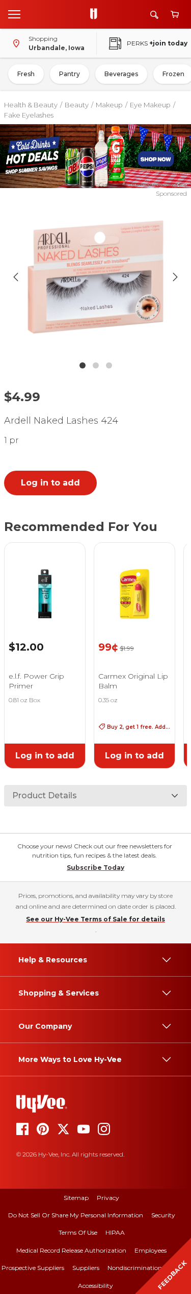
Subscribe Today (95, 867)
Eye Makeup (150, 105)
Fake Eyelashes (28, 115)
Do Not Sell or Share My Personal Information (75, 1215)
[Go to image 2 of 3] (95, 365)
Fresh (26, 74)
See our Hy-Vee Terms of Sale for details (95, 919)
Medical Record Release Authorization (71, 1250)
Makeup (109, 105)
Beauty (77, 105)
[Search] (154, 15)
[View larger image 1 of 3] (96, 277)
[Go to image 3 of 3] (109, 365)
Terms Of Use (78, 1232)
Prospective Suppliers (33, 1268)
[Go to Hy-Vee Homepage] (96, 14)
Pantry (69, 74)
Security (163, 1215)
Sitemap (76, 1197)
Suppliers (85, 1268)
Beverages (121, 74)
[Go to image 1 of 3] (82, 365)
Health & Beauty (31, 105)
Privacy (108, 1197)
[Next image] (175, 277)
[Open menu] (14, 14)
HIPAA (115, 1232)
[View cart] (175, 14)
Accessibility (95, 1285)
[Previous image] (16, 277)
